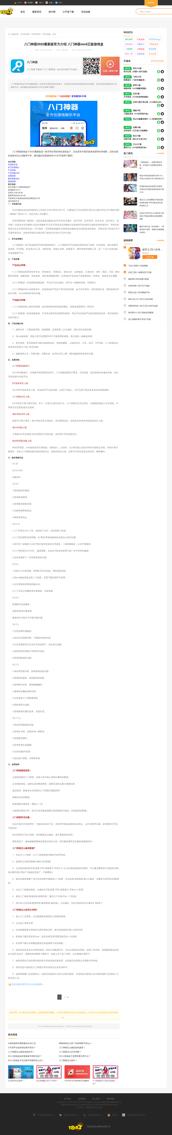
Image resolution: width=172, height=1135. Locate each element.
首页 (22, 12)
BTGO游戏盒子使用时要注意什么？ (75, 1056)
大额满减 (140, 49)
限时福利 (129, 39)
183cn (41, 3)
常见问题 (46, 34)
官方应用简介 (13, 167)
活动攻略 (85, 12)
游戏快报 (140, 54)
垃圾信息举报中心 (95, 1114)
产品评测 (12, 170)
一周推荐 (129, 49)
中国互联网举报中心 (46, 1114)
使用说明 (12, 181)
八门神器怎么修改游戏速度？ (72, 1047)
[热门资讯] (160, 153)
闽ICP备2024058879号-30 (107, 1104)
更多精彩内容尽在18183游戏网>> (28, 984)
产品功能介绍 (13, 173)
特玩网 (30, 3)
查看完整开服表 (157, 60)
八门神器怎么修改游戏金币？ (21, 1052)
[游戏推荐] (160, 240)
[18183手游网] (6, 11)
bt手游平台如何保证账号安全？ (22, 1047)
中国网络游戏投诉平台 (136, 1114)
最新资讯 (36, 12)
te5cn (60, 3)
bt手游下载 (68, 12)
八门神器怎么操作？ (68, 1060)
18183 (19, 3)
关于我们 (67, 1098)
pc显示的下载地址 (110, 66)
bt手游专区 (36, 34)
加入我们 (96, 1098)
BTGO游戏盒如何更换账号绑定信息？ (25, 1056)
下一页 (66, 997)
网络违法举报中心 (71, 1114)
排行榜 (52, 12)
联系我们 (82, 1098)
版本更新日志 (13, 178)
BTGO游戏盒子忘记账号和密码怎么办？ (26, 1060)
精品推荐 (152, 49)
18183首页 (24, 34)
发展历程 (12, 175)
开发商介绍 (12, 164)
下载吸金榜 (153, 44)
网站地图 (110, 1098)
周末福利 (129, 44)
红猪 (50, 3)
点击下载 (150, 257)
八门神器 (32, 62)
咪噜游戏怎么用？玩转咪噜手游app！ (75, 1043)
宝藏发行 (140, 44)
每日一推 (129, 54)
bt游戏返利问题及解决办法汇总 (22, 1043)
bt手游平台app (154, 39)
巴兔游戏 (140, 39)
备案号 (115, 1114)
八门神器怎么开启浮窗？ (70, 1052)
